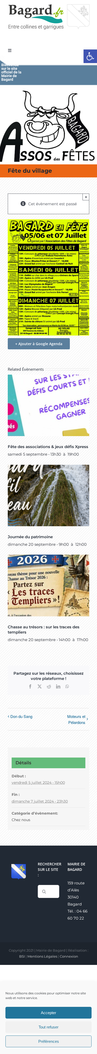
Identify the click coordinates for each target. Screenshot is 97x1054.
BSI (22, 956)
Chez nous (21, 819)
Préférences (48, 1041)
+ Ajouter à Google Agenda (38, 343)
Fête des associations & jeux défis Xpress (48, 446)
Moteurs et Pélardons (76, 719)
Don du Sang (21, 716)
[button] (90, 56)
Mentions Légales (42, 956)
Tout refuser (48, 1027)
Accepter (48, 1012)
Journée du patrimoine (30, 536)
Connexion (69, 956)
